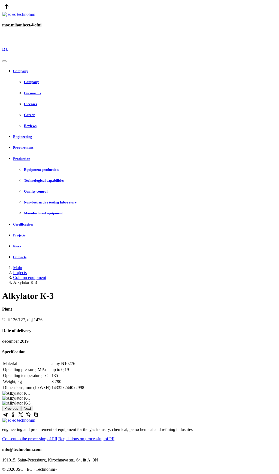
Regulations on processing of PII (86, 438)
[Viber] (28, 414)
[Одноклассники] (13, 414)
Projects (20, 272)
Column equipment (29, 277)
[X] (20, 414)
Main (17, 267)
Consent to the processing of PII (29, 438)
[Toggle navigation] (4, 61)
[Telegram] (5, 414)
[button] (145, 71)
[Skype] (36, 414)
